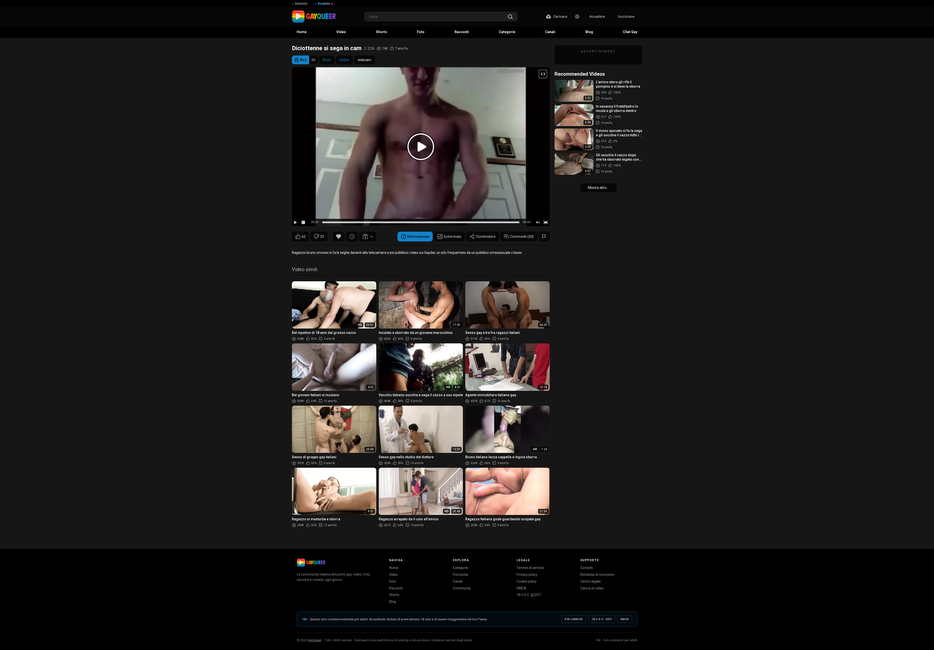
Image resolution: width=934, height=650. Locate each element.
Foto (392, 581)
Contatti (586, 568)
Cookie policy (527, 581)
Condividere (485, 236)
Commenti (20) (522, 236)
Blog (392, 602)
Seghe (344, 60)
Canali (457, 581)
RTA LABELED (574, 619)
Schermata (452, 236)
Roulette (324, 3)
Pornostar (460, 575)
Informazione (418, 236)
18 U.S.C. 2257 (602, 619)
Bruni (327, 60)
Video (393, 575)
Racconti (396, 588)
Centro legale (590, 581)
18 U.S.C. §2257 (529, 595)
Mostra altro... (598, 188)
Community (462, 588)
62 (303, 236)
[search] (510, 17)
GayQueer (314, 640)
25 (322, 236)
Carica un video (592, 588)
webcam (364, 60)
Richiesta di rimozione (597, 575)
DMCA (521, 588)
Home (393, 568)
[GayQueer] (311, 562)
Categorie (460, 568)
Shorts (394, 595)
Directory (301, 3)
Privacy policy (527, 575)
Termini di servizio (530, 568)
